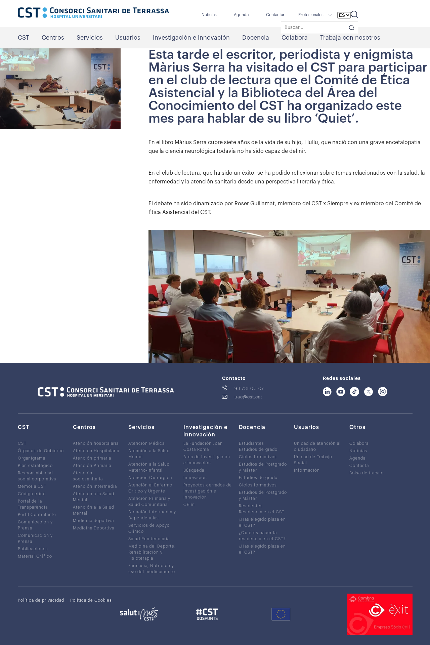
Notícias (209, 15)
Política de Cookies (91, 600)
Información (307, 470)
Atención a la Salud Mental (93, 497)
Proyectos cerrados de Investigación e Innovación (207, 491)
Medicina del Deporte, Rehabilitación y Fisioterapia (152, 552)
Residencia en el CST (262, 512)
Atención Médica (146, 443)
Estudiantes (251, 443)
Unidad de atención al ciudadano (317, 446)
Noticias (358, 451)
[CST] (93, 13)
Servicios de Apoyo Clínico (149, 528)
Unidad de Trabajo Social (313, 460)
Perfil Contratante (37, 515)
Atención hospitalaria (96, 443)
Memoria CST (32, 486)
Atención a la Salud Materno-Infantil (149, 467)
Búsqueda (193, 470)
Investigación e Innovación (191, 38)
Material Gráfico (35, 556)
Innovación (195, 478)
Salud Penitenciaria (149, 539)
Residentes (251, 506)
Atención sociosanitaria (88, 476)
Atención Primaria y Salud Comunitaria (149, 502)
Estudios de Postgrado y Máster (263, 467)
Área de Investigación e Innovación (206, 460)
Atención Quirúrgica (150, 478)
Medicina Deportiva (93, 528)
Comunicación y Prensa (35, 525)
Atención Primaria (92, 466)
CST (23, 38)
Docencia (255, 38)
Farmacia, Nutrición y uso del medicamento (151, 569)
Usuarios (127, 38)
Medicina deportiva (93, 521)
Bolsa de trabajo (366, 473)
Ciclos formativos (258, 457)
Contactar (275, 15)
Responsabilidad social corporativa (37, 476)
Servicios (90, 38)
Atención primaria (92, 458)
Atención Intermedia (95, 486)
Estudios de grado (258, 449)
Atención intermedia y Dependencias (152, 515)
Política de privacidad (41, 600)
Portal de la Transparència (33, 504)
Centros (53, 38)
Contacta (359, 466)
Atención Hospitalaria (96, 451)
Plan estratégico (35, 466)
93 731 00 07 (249, 388)
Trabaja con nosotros (350, 38)
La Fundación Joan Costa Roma (203, 446)
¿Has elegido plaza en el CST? (262, 522)
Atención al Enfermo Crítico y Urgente (150, 488)
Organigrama (31, 458)
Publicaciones (33, 549)
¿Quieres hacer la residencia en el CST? (262, 536)
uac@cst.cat (248, 397)
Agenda (241, 15)
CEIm (189, 505)
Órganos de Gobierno (41, 451)
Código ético (32, 494)
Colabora (295, 38)
